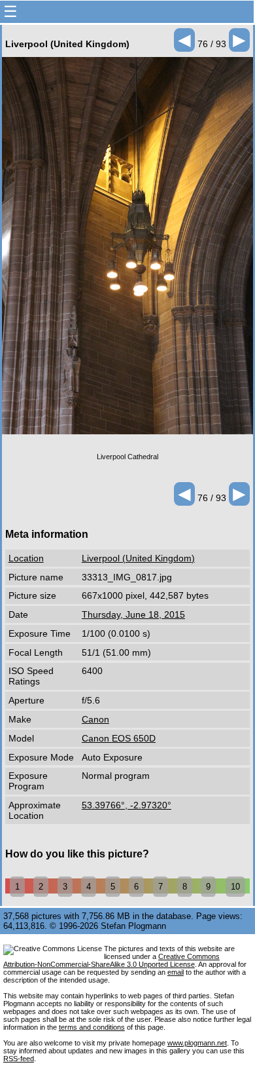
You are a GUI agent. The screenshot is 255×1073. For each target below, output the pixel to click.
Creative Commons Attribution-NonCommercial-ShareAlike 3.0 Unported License (111, 960)
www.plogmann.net (197, 1043)
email (175, 972)
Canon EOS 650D (119, 738)
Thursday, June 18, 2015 (133, 614)
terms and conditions (92, 1027)
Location (26, 558)
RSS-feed (18, 1059)
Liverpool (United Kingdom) (138, 558)
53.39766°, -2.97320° (126, 805)
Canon (95, 719)
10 (235, 887)
